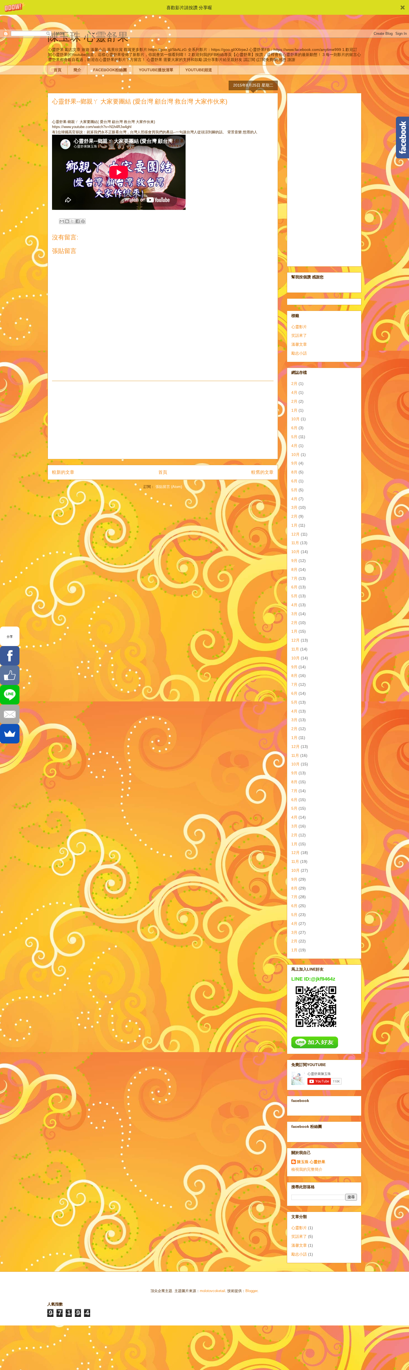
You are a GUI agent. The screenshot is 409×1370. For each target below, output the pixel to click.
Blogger (251, 1291)
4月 (294, 392)
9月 (294, 463)
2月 (294, 383)
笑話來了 (299, 335)
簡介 (77, 70)
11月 (295, 543)
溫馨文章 (299, 344)
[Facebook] (9, 656)
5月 (294, 436)
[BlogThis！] (67, 221)
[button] (204, 7)
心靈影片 (299, 327)
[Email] (9, 714)
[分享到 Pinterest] (83, 221)
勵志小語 (299, 353)
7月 (294, 578)
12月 (295, 534)
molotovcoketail (212, 1291)
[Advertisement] (162, 420)
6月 (294, 428)
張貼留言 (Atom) (169, 487)
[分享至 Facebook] (77, 221)
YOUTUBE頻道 (198, 70)
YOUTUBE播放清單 (156, 70)
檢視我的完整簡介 (306, 1169)
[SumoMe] (9, 733)
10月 (295, 419)
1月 (294, 410)
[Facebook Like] (9, 675)
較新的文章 (63, 472)
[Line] (9, 694)
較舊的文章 (262, 472)
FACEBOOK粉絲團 (110, 70)
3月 (294, 507)
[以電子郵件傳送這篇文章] (62, 221)
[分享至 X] (72, 221)
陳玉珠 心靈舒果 (311, 1162)
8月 (294, 472)
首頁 (57, 70)
